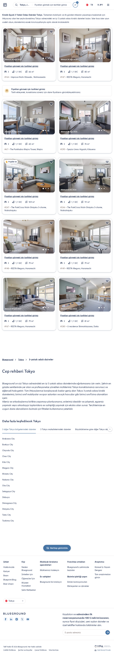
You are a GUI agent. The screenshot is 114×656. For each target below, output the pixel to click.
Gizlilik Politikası (9, 650)
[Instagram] (16, 619)
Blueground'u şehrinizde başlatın (78, 569)
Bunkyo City (7, 444)
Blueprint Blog (9, 579)
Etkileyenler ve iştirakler (78, 586)
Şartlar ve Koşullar (25, 650)
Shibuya (6, 497)
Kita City (6, 462)
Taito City (6, 514)
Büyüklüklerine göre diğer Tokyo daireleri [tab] (94, 429)
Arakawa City (8, 438)
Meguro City (7, 468)
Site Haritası (54, 650)
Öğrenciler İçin (28, 578)
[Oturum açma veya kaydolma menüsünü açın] (108, 4)
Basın (5, 575)
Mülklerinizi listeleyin (49, 570)
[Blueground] (14, 614)
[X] (22, 619)
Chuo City (6, 456)
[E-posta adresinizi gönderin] (107, 632)
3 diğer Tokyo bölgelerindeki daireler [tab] (19, 429)
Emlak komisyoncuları (77, 582)
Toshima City (8, 520)
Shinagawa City (9, 503)
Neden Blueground (27, 569)
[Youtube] (28, 619)
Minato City (7, 473)
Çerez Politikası (41, 650)
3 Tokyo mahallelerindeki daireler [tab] (55, 429)
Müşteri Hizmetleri (26, 584)
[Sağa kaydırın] (110, 429)
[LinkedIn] (11, 619)
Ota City (6, 485)
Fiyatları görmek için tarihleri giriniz (21, 66)
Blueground (7, 359)
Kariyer (6, 571)
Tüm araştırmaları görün (103, 576)
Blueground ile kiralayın (51, 582)
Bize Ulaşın (8, 584)
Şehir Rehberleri (29, 590)
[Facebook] (5, 619)
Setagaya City (8, 491)
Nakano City (8, 479)
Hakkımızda (8, 567)
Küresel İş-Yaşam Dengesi (102, 569)
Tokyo (21, 359)
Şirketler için (27, 574)
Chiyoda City (8, 450)
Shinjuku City (8, 509)
